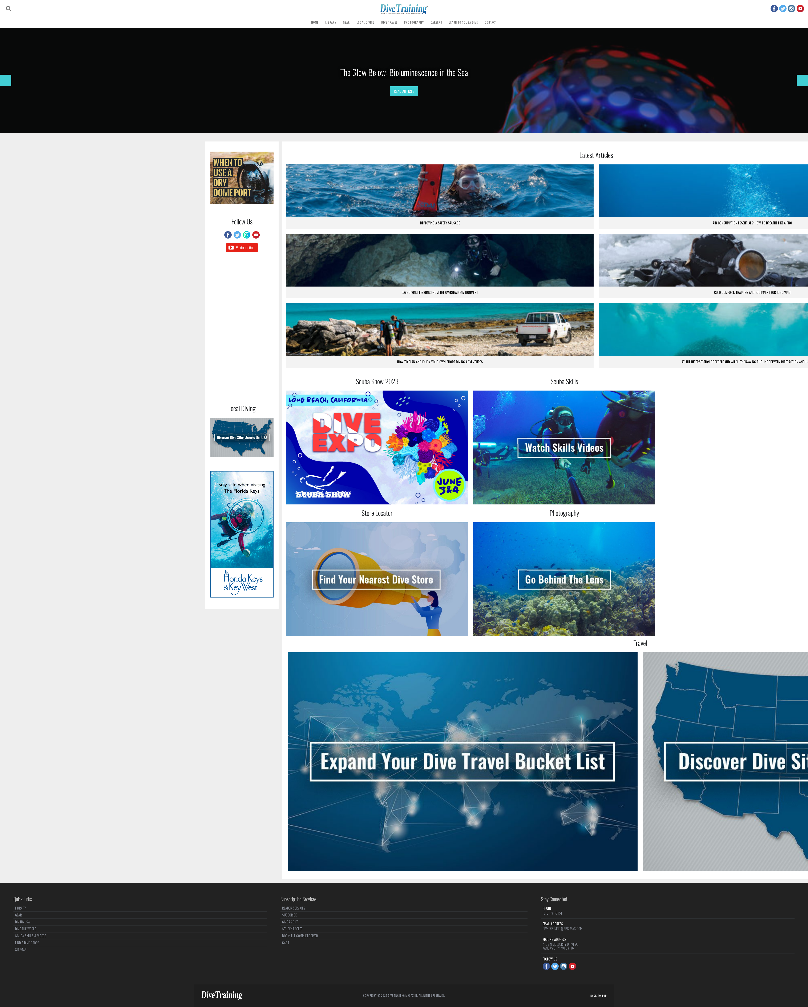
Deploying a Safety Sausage (440, 222)
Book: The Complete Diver (300, 935)
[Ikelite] (242, 203)
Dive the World (25, 928)
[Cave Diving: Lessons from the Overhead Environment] (440, 260)
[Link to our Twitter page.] (783, 8)
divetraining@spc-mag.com (562, 928)
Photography (414, 22)
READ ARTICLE (404, 91)
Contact (491, 22)
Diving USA (22, 921)
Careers (436, 22)
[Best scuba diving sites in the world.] (463, 761)
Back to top (598, 995)
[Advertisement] (242, 329)
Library (330, 22)
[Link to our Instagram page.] (791, 8)
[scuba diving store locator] (377, 579)
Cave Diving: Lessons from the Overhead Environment (440, 292)
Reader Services (293, 908)
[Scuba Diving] (404, 9)
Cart (285, 942)
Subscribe (289, 915)
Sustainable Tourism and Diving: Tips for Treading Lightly (404, 72)
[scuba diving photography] (564, 579)
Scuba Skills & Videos (31, 935)
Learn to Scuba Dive (463, 22)
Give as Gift (290, 921)
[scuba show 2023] (377, 447)
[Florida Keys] (242, 596)
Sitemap (21, 949)
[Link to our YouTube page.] (800, 8)
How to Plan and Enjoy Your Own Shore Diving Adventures (440, 361)
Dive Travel (389, 22)
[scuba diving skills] (564, 447)
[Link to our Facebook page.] (774, 8)
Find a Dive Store (27, 942)
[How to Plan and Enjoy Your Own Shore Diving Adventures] (440, 329)
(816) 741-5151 (552, 913)
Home (315, 22)
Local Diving (365, 22)
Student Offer (292, 928)
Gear (346, 22)
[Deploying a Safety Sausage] (440, 190)
